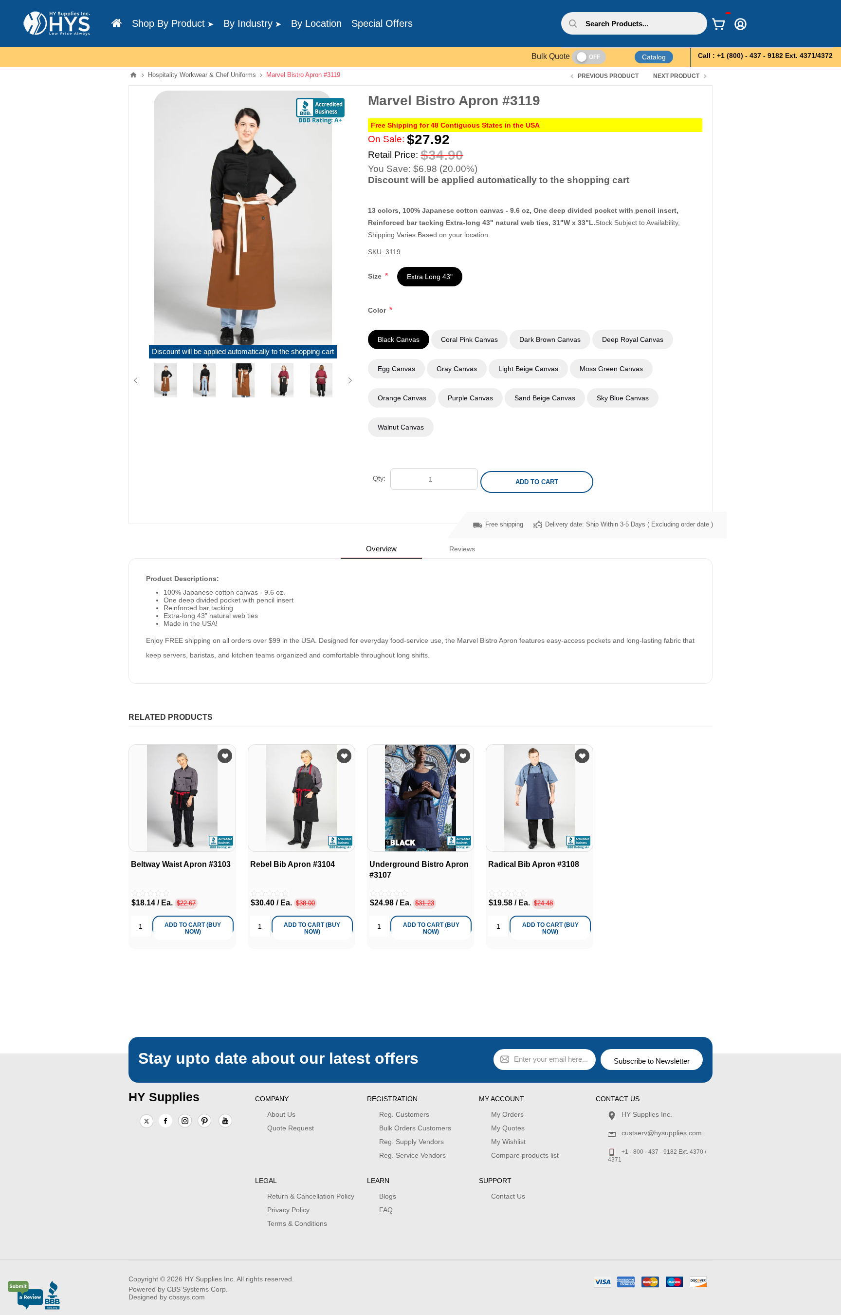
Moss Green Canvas (611, 369)
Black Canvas (399, 339)
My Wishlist (508, 1142)
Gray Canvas (457, 369)
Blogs (387, 1196)
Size (376, 276)
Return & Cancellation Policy (310, 1196)
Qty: (379, 478)
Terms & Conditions (297, 1223)
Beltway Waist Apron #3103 (181, 864)
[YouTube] (225, 1121)
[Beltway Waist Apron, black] (182, 798)
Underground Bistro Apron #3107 (419, 869)
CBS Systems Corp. (197, 1289)
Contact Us (508, 1196)
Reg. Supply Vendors (411, 1142)
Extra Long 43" (430, 277)
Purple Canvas (470, 398)
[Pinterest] (204, 1121)
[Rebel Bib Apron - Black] (301, 798)
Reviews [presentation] (462, 549)
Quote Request (290, 1128)
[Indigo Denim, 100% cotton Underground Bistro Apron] (420, 798)
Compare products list (525, 1155)
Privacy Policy (288, 1210)
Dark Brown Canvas (550, 339)
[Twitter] (146, 1121)
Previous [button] (137, 380)
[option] (165, 380)
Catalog (654, 57)
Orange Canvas (402, 398)
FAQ (386, 1210)
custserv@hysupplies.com (662, 1133)
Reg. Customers (404, 1114)
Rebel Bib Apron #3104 (292, 864)
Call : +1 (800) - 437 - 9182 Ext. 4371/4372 (765, 55)
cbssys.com (187, 1297)
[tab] (381, 549)
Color (378, 310)
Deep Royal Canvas (632, 339)
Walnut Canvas (401, 427)
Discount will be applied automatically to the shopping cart (243, 352)
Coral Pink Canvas (469, 339)
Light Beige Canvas (528, 369)
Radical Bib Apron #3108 (533, 864)
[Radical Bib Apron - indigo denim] (539, 798)
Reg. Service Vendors (412, 1155)
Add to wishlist (225, 756)
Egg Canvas (396, 369)
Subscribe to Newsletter (652, 1061)
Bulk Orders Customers (415, 1128)
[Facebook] (165, 1120)
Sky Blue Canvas (623, 398)
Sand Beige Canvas (544, 398)
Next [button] (348, 380)
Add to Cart (536, 482)
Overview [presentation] (381, 549)
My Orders (507, 1114)
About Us (281, 1114)
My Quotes (508, 1128)
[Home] (117, 23)
